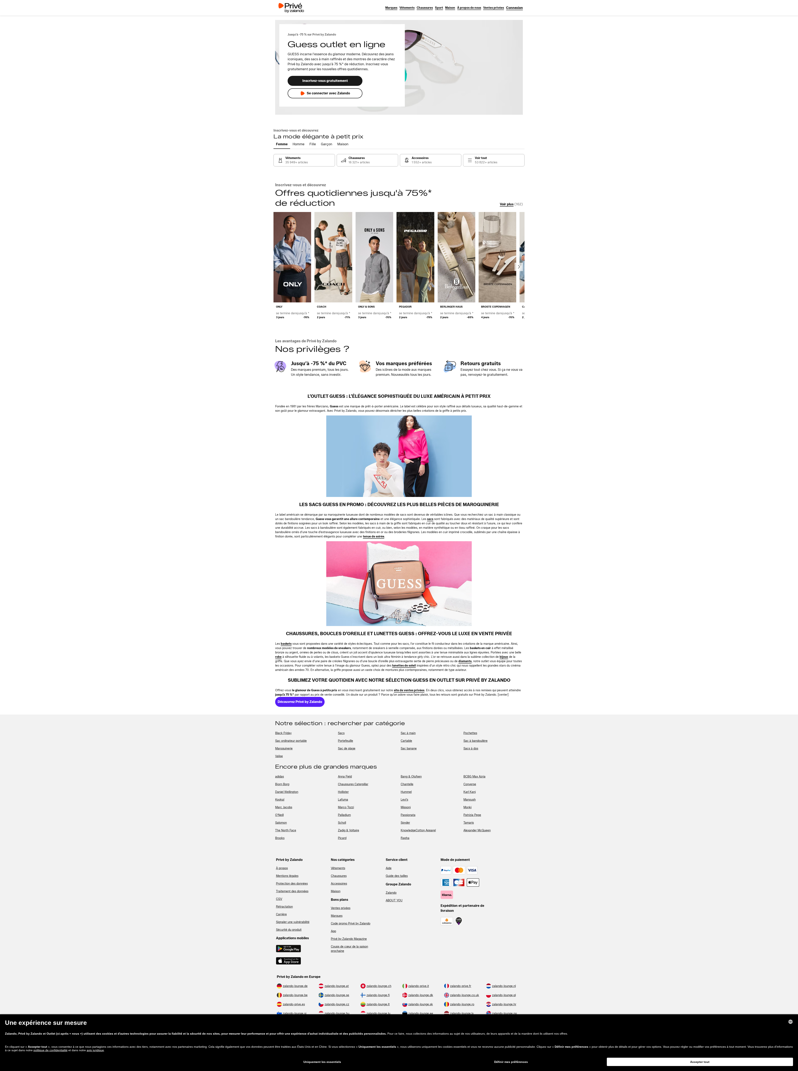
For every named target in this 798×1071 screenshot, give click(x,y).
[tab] (281, 144)
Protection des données (292, 883)
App (333, 931)
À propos (282, 868)
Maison (335, 891)
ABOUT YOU (394, 900)
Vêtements (338, 868)
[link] (514, 7)
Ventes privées (340, 908)
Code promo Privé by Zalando (350, 923)
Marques (336, 916)
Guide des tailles (397, 876)
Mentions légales (287, 876)
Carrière (281, 914)
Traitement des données (292, 891)
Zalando (391, 893)
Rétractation (284, 906)
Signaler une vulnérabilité (292, 922)
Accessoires (339, 883)
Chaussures (339, 876)
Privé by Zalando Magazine (349, 939)
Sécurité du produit (289, 930)
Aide (389, 868)
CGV (279, 899)
